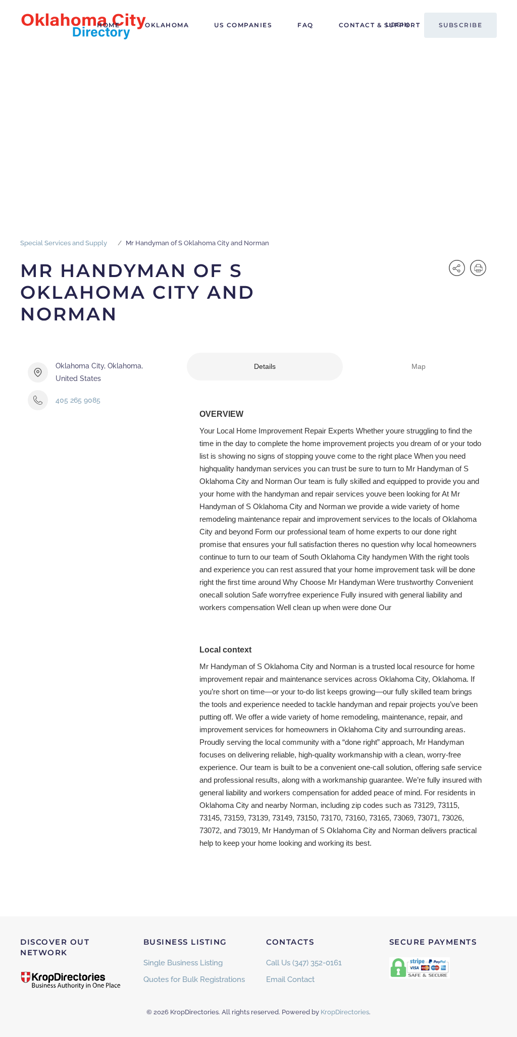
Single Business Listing (183, 962)
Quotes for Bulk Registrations (194, 979)
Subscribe (461, 25)
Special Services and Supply (63, 243)
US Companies (243, 25)
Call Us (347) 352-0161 (304, 962)
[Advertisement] (258, 126)
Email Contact (290, 979)
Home (108, 25)
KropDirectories (345, 1012)
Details (265, 366)
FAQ (305, 25)
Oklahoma (167, 25)
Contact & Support (380, 25)
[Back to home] (83, 25)
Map (418, 366)
